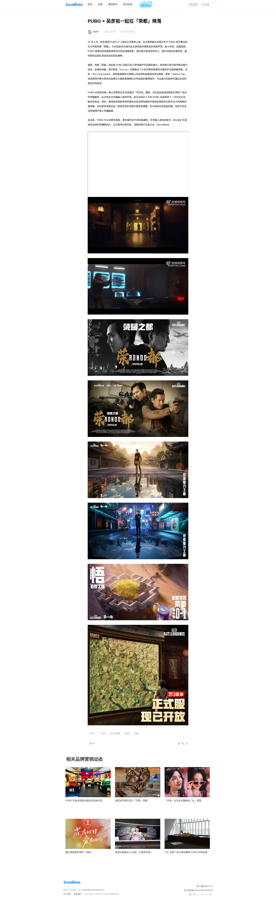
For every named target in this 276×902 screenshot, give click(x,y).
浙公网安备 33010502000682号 (198, 890)
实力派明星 (115, 733)
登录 (207, 4)
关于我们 (67, 894)
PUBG (92, 733)
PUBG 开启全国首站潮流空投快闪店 (83, 800)
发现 (100, 4)
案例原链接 (129, 32)
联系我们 (78, 894)
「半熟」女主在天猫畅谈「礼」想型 (183, 800)
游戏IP (127, 733)
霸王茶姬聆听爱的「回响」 (79, 852)
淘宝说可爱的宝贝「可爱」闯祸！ (132, 800)
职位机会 (128, 4)
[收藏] (178, 743)
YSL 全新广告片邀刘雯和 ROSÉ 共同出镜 (186, 852)
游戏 (137, 733)
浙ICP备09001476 (204, 886)
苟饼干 (96, 32)
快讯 (90, 4)
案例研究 (113, 4)
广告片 (103, 733)
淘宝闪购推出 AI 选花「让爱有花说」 (134, 852)
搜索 (195, 4)
